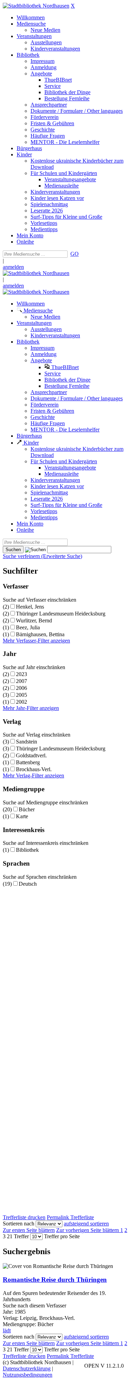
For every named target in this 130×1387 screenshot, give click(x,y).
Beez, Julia (28, 627)
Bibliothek (27, 850)
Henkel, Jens (30, 607)
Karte (22, 816)
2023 (21, 674)
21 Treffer (18, 1236)
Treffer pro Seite (62, 1236)
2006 (21, 688)
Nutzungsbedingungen (27, 1375)
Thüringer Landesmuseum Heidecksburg (60, 614)
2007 (21, 681)
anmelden (13, 267)
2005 (21, 695)
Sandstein (26, 742)
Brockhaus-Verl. (34, 769)
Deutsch (28, 884)
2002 (21, 702)
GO (74, 254)
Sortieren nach (18, 1223)
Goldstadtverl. (31, 755)
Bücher (27, 809)
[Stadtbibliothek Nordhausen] (36, 6)
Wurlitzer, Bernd (34, 620)
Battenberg (28, 762)
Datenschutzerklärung (27, 1368)
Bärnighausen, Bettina (40, 634)
